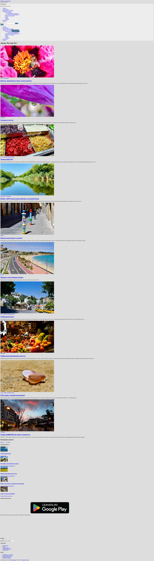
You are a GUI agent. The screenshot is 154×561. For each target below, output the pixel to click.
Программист (3, 4)
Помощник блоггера (7, 556)
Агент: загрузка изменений (7, 493)
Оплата (4, 21)
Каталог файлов (8, 12)
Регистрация (5, 545)
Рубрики (2, 540)
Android (2, 235)
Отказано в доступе (6, 120)
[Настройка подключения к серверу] (4, 461)
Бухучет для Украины (9, 15)
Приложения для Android (8, 10)
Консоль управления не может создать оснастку (16, 81)
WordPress (24, 559)
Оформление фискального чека (8, 473)
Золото (6, 16)
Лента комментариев (7, 548)
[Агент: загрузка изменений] (4, 491)
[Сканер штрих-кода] (4, 451)
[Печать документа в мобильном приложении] (4, 481)
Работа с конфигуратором (9, 156)
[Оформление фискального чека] (4, 471)
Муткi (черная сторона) (7, 555)
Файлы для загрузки (7, 11)
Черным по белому (7, 557)
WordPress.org (5, 549)
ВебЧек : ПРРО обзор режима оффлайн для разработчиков (19, 198)
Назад (1, 442)
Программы (8, 196)
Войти (4, 546)
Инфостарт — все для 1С (8, 554)
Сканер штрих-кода (5, 453)
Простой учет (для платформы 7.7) (12, 14)
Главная (4, 8)
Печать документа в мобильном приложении (12, 483)
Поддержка (6, 78)
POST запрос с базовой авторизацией (12, 395)
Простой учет (5, 9)
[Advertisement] (36, 527)
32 (6, 442)
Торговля (7, 19)
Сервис (6, 17)
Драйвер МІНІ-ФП (6, 159)
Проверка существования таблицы (11, 277)
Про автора (5, 20)
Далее (9, 442)
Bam (28, 559)
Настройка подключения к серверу (9, 463)
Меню (2, 24)
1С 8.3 (1, 78)
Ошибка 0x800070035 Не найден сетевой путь (15, 434)
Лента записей (6, 547)
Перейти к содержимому (5, 1)
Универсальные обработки (13, 13)
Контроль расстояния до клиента (11, 238)
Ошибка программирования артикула (12, 356)
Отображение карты (7, 316)
